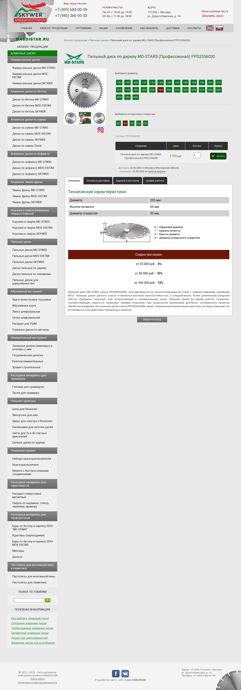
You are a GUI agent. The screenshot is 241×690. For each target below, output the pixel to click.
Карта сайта (38, 678)
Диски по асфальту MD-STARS (32, 162)
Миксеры (18, 551)
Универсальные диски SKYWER (32, 83)
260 (169, 89)
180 (185, 82)
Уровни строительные (26, 367)
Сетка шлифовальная (26, 317)
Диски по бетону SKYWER (29, 111)
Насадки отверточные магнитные (26, 495)
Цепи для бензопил (24, 409)
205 (210, 82)
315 (202, 89)
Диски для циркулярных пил (29, 637)
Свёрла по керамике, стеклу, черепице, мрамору (30, 504)
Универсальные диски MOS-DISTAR (30, 75)
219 (127, 89)
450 (127, 97)
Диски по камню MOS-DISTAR (31, 133)
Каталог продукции (54, 28)
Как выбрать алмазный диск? (30, 618)
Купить (221, 156)
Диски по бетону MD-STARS (30, 99)
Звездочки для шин (25, 415)
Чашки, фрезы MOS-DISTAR (29, 196)
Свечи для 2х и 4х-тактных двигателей (29, 434)
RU (219, 28)
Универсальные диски (25, 59)
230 (135, 89)
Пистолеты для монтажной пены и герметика (32, 566)
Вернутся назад (152, 319)
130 (119, 82)
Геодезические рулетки (27, 355)
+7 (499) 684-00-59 (204, 675)
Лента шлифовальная (26, 311)
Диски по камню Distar (27, 145)
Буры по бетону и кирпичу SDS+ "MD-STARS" (32, 527)
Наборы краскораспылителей (31, 458)
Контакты (194, 28)
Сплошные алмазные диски (29, 623)
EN (209, 28)
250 (152, 89)
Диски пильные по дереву (29, 268)
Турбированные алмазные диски (32, 628)
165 (177, 82)
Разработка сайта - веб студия (120, 679)
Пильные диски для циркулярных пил (25, 281)
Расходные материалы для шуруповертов (28, 483)
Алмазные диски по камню (28, 119)
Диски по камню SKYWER (28, 139)
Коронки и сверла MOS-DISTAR (32, 227)
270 (177, 89)
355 (218, 89)
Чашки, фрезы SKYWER (27, 202)
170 (144, 82)
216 (119, 89)
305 (193, 89)
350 (210, 89)
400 (119, 97)
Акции (103, 28)
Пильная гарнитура (23, 401)
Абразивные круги (24, 305)
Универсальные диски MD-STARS (33, 68)
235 (144, 89)
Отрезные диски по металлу (30, 329)
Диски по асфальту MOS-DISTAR (33, 168)
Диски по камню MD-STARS (30, 127)
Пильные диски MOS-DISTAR (31, 256)
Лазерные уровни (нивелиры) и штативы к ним (32, 347)
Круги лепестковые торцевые (31, 299)
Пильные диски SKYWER (28, 262)
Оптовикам (83, 28)
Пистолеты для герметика (29, 582)
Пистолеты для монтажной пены (33, 576)
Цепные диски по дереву (28, 442)
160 (169, 82)
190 (202, 82)
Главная (26, 28)
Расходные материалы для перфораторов (28, 516)
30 (118, 123)
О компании (124, 28)
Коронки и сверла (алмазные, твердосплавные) (30, 212)
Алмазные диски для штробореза (33, 642)
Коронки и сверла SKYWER (29, 233)
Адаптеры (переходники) (28, 535)
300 (185, 89)
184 (193, 82)
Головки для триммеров (28, 387)
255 (160, 89)
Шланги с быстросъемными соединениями (30, 472)
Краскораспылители (25, 464)
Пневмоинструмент (23, 450)
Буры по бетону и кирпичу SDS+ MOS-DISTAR (32, 543)
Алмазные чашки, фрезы (27, 182)
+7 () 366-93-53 (71, 15)
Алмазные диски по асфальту (30, 154)
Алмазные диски (23, 53)
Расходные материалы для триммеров (28, 377)
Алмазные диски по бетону (29, 91)
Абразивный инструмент (27, 291)
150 (160, 82)
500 (135, 97)
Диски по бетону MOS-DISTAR (31, 105)
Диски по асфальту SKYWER (30, 174)
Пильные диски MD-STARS (29, 250)
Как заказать (149, 28)
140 (127, 82)
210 (218, 82)
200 (135, 82)
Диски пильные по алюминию (31, 274)
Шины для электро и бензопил (32, 421)
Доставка (173, 28)
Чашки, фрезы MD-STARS (28, 190)
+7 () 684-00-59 (71, 9)
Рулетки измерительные (27, 361)
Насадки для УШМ (24, 323)
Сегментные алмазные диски (30, 633)
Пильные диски (21, 242)
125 (152, 82)
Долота (17, 557)
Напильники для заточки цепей (32, 427)
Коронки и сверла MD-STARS (31, 221)
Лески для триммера (25, 393)
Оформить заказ (212, 15)
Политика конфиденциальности (37, 682)
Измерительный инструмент (29, 337)
